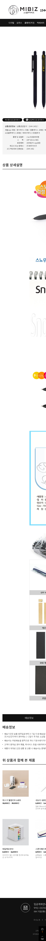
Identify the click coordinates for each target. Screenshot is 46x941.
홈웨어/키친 (29, 22)
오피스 (19, 22)
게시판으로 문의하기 (12, 120)
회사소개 (37, 920)
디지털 (11, 22)
